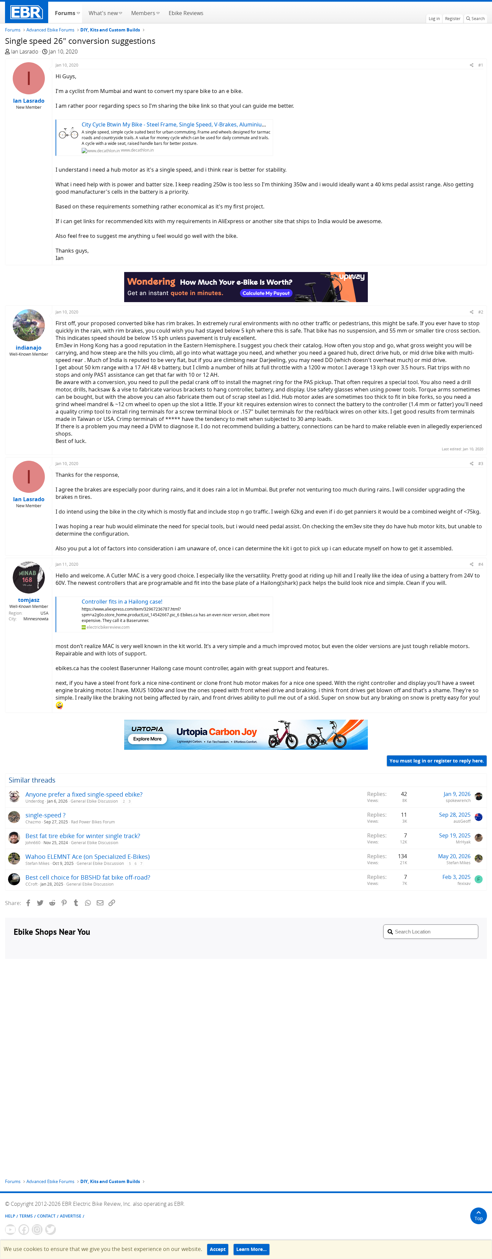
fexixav (464, 883)
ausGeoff (462, 821)
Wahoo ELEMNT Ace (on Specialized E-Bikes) (87, 856)
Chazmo (33, 822)
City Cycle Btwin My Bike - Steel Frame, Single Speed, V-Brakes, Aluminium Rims (181, 124)
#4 (480, 564)
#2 (480, 312)
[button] (78, 12)
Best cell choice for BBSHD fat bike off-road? (87, 877)
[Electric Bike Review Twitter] (50, 1229)
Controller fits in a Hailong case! (122, 601)
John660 (32, 842)
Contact (46, 1216)
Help (10, 1216)
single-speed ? (45, 815)
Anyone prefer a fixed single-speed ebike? (84, 794)
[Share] (472, 65)
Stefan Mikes (37, 863)
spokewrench (458, 800)
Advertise (70, 1216)
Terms (26, 1216)
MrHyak (463, 842)
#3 (480, 463)
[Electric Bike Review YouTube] (10, 1229)
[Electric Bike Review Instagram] (37, 1229)
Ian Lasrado (24, 51)
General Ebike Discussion (94, 801)
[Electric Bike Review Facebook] (23, 1229)
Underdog (34, 801)
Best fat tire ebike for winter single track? (82, 836)
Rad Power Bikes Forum (93, 822)
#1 (480, 65)
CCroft (31, 884)
